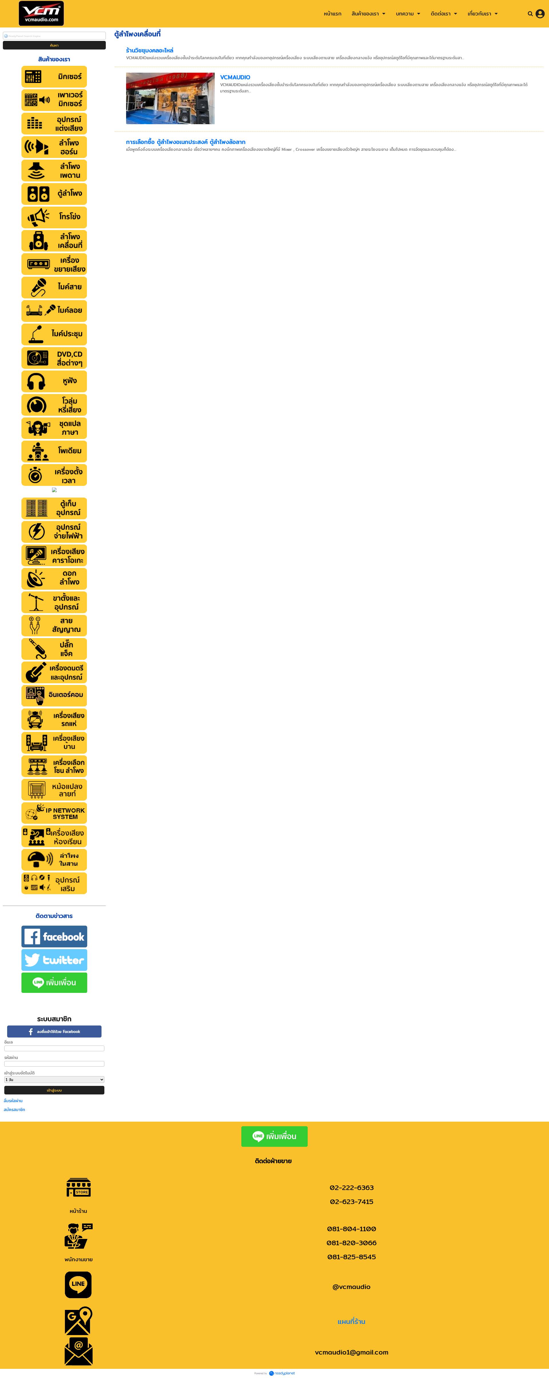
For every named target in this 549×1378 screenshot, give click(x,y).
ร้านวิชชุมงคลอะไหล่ (149, 50)
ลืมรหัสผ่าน (13, 1101)
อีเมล (8, 1042)
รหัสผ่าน (11, 1057)
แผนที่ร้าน (351, 1321)
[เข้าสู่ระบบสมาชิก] (540, 13)
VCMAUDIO (235, 77)
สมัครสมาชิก (14, 1109)
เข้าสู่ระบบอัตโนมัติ (19, 1073)
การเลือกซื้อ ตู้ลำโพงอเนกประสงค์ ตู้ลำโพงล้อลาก (186, 141)
